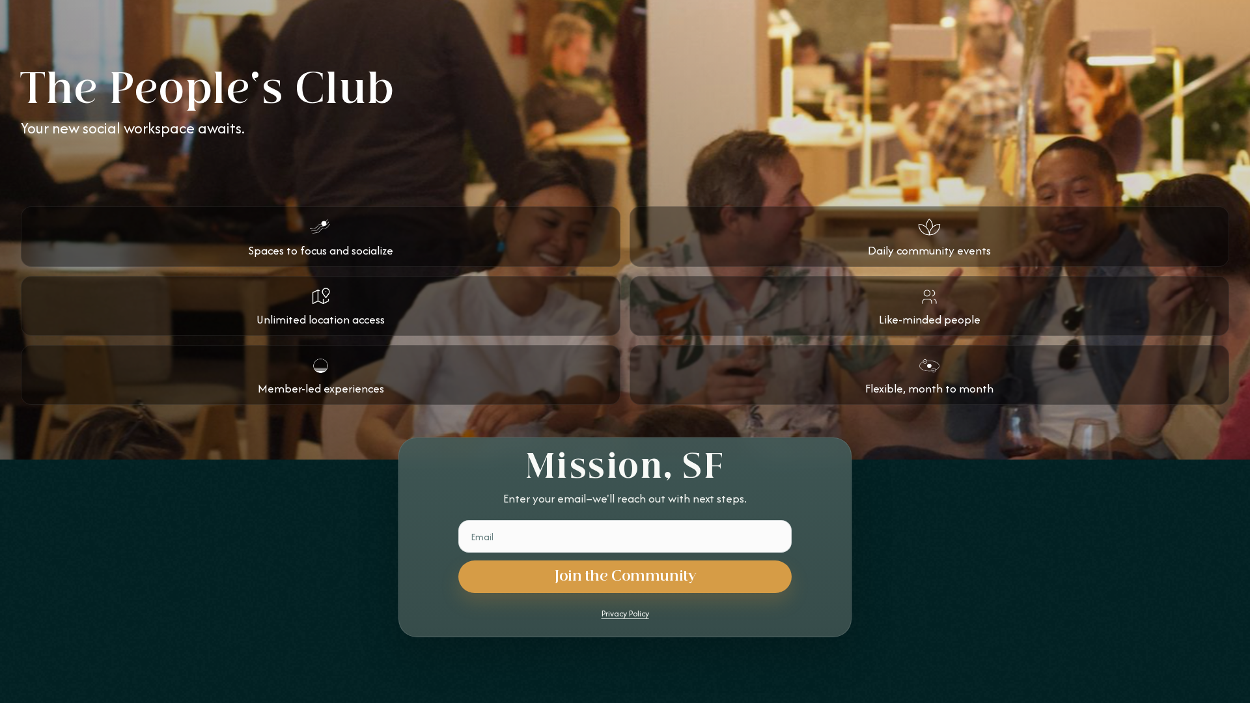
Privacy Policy (625, 613)
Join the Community (625, 576)
